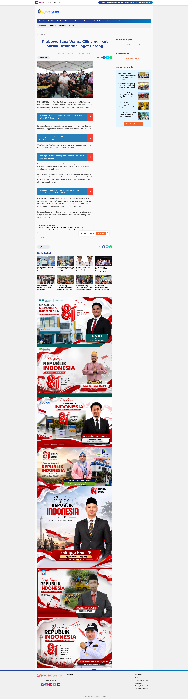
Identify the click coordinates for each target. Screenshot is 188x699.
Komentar (44, 57)
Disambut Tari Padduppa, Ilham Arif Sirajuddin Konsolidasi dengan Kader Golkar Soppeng (127, 105)
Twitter (55, 687)
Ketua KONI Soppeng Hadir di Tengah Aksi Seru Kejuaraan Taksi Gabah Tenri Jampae (127, 85)
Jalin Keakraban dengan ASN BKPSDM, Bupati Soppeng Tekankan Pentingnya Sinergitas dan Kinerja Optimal (127, 75)
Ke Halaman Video (133, 45)
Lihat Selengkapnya (133, 124)
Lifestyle (77, 21)
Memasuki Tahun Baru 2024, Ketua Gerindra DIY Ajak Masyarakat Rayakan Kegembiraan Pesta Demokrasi (61, 228)
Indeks (42, 21)
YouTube (60, 687)
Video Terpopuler (124, 39)
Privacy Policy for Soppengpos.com (143, 686)
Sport (93, 21)
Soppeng (53, 25)
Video (43, 25)
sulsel (72, 25)
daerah (63, 25)
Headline (51, 21)
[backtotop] (94, 671)
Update (102, 233)
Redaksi (137, 678)
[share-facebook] (104, 57)
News (86, 21)
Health (60, 21)
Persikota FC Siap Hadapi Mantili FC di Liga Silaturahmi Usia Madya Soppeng (127, 95)
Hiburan (68, 21)
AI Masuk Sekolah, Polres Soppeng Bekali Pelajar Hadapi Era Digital (124, 2)
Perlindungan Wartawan (143, 688)
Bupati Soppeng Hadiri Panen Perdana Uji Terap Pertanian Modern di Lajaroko (127, 115)
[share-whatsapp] (110, 57)
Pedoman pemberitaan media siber (143, 680)
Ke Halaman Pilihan (132, 59)
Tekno (99, 21)
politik (107, 21)
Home (41, 2)
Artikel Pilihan (123, 53)
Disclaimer (138, 683)
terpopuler (117, 21)
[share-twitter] (107, 57)
